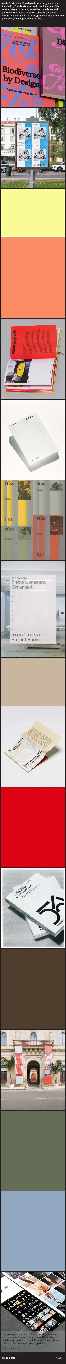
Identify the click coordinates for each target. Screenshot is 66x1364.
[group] (33, 682)
